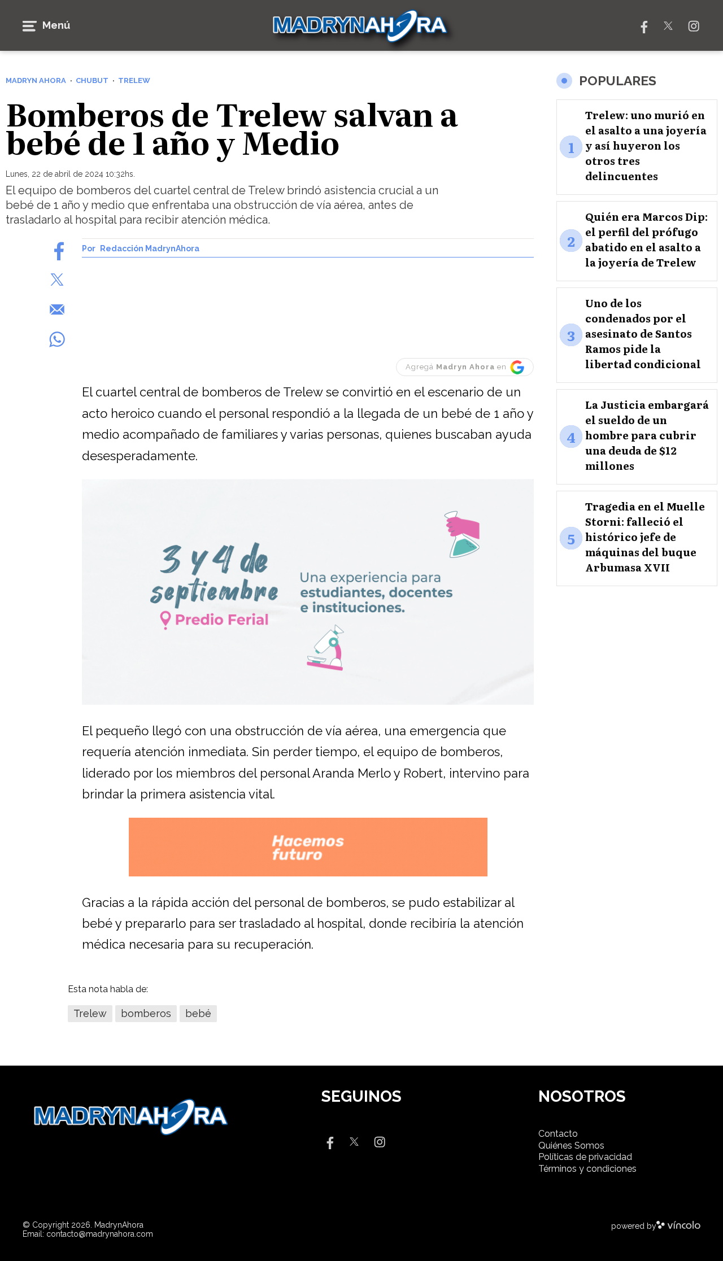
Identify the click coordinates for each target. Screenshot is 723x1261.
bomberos (146, 1013)
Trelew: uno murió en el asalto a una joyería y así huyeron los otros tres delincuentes (646, 145)
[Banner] (308, 703)
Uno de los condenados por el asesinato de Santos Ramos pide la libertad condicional (643, 333)
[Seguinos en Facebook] (642, 25)
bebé (198, 1013)
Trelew (90, 1013)
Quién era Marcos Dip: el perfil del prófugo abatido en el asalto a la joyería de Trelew (646, 239)
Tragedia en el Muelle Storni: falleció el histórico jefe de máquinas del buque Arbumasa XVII (645, 537)
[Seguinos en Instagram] (693, 25)
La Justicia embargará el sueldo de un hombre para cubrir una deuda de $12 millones (647, 435)
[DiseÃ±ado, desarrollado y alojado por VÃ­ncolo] (678, 1226)
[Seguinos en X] (668, 25)
